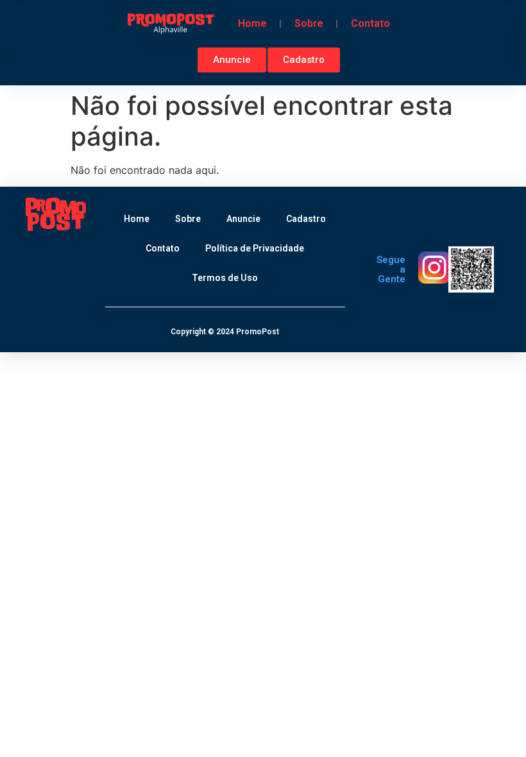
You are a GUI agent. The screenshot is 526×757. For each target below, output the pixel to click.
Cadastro (306, 219)
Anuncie (243, 219)
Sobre (308, 23)
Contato (370, 23)
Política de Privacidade (254, 248)
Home (252, 23)
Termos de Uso (225, 278)
